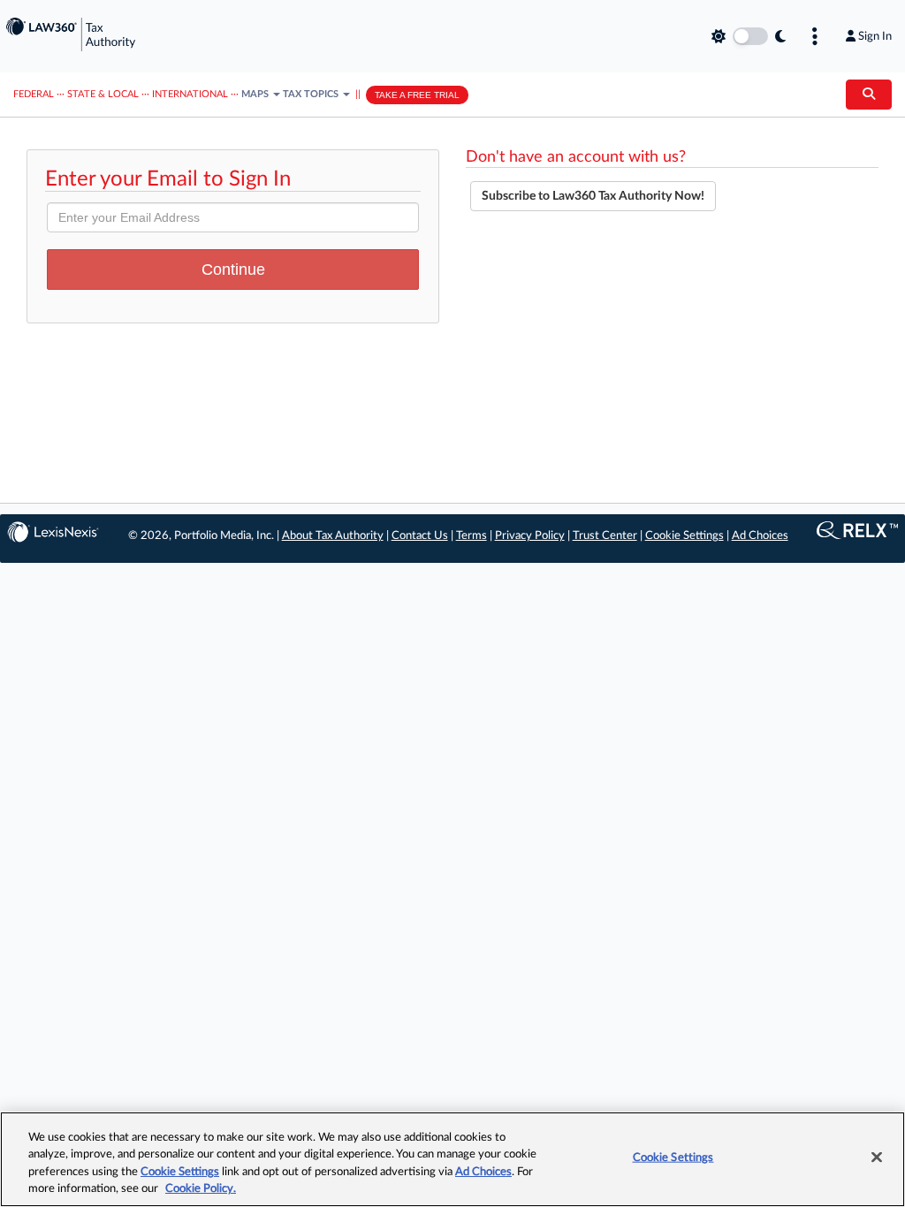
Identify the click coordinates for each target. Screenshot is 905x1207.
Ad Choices (760, 536)
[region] (452, 1159)
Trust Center (605, 536)
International (190, 94)
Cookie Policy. (200, 1189)
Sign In (875, 36)
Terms (471, 536)
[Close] (876, 1156)
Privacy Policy (530, 536)
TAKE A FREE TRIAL (417, 95)
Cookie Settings (684, 536)
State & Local (103, 94)
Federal (33, 94)
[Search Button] (869, 95)
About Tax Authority (333, 536)
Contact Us (420, 536)
